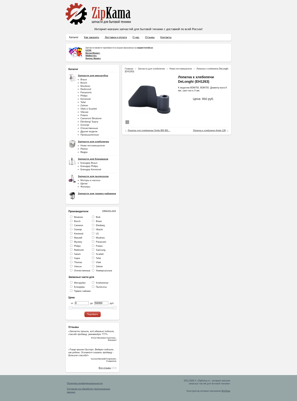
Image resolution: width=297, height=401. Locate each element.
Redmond (85, 89)
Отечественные (89, 128)
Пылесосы (101, 287)
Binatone (78, 217)
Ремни (84, 148)
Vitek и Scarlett (88, 108)
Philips (83, 95)
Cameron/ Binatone (91, 118)
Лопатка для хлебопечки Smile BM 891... (149, 130)
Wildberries (91, 56)
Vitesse (84, 112)
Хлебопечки (102, 282)
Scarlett (100, 254)
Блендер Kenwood (90, 169)
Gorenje (84, 124)
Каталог (73, 37)
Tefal (83, 102)
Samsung (100, 250)
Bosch (83, 82)
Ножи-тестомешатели (92, 145)
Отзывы (150, 37)
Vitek (98, 262)
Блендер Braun (88, 162)
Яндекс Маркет (93, 58)
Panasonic (86, 92)
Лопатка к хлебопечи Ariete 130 (209, 130)
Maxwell (78, 237)
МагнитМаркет (92, 53)
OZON (88, 50)
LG (97, 233)
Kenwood (85, 98)
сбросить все (109, 210)
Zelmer (84, 105)
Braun (83, 79)
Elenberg (100, 225)
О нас (136, 37)
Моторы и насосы (90, 180)
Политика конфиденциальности (85, 383)
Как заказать (91, 37)
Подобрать (92, 314)
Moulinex (85, 86)
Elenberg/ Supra (89, 121)
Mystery (78, 242)
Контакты (166, 37)
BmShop (226, 391)
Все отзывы (105, 368)
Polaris (84, 115)
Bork (98, 217)
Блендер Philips (89, 166)
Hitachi (99, 229)
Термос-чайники (82, 291)
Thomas (78, 262)
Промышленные (89, 134)
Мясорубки (79, 282)
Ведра (83, 152)
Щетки (83, 183)
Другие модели (88, 131)
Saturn (77, 254)
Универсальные (104, 270)
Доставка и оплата (116, 37)
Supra (77, 258)
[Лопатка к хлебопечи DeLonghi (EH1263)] (150, 100)
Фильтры (85, 186)
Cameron (78, 225)
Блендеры (79, 287)
